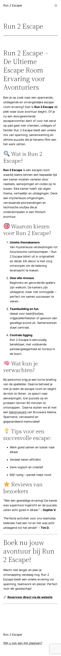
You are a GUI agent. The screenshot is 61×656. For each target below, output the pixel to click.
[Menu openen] (56, 5)
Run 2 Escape (12, 5)
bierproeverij (17, 412)
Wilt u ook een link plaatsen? (22, 643)
